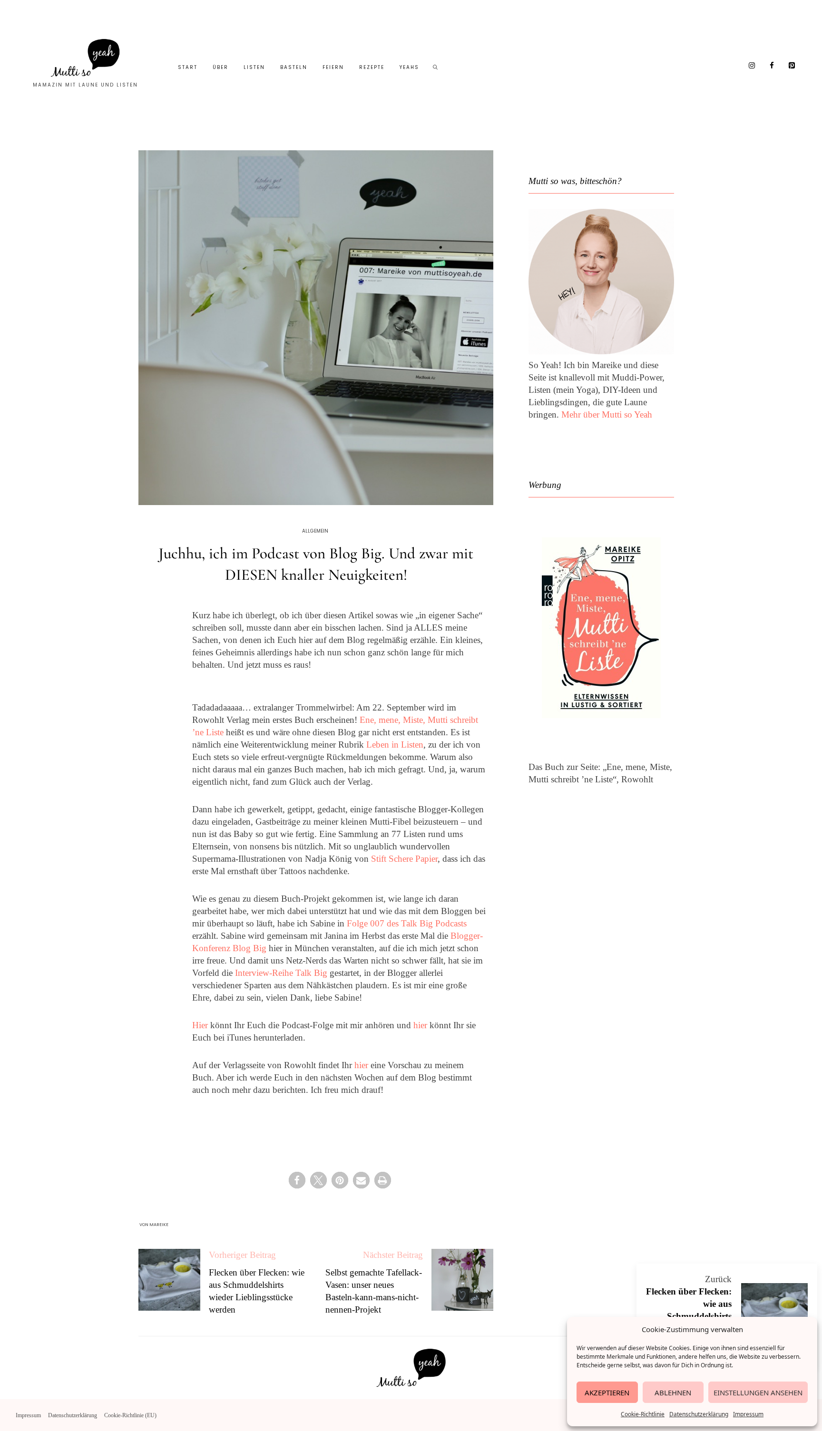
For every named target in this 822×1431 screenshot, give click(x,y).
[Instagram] (752, 66)
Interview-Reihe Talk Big (281, 973)
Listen (254, 67)
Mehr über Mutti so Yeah (606, 414)
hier (420, 1025)
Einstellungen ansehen (758, 1392)
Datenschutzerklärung (698, 1414)
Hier (200, 1025)
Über (220, 67)
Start (187, 67)
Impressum (748, 1414)
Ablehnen (673, 1392)
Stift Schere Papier (404, 859)
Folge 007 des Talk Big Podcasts (407, 923)
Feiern (333, 67)
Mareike (158, 1224)
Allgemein (315, 531)
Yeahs (409, 67)
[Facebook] (772, 66)
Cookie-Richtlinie (643, 1414)
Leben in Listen (394, 745)
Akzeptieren (607, 1392)
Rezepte (371, 67)
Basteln (293, 67)
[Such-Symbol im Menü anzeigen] (436, 67)
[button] (297, 1180)
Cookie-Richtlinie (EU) (130, 1415)
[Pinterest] (792, 66)
